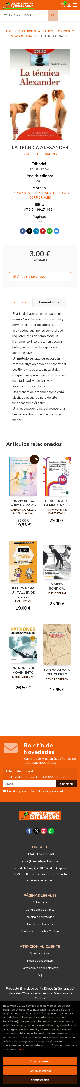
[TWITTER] (36, 831)
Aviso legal (40, 902)
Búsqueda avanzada (69, 15)
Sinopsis (19, 302)
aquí (22, 1049)
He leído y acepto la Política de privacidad (35, 791)
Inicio (10, 31)
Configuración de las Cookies (40, 931)
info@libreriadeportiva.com (40, 861)
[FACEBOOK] (29, 831)
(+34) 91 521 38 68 (40, 854)
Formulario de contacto (40, 880)
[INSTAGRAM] (44, 831)
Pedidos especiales (40, 961)
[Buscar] (53, 15)
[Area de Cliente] (69, 5)
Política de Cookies (40, 924)
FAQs (40, 975)
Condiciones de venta (40, 910)
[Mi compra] (63, 5)
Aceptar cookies (40, 1061)
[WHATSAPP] (51, 831)
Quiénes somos (40, 953)
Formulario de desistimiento (40, 968)
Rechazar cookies (40, 1070)
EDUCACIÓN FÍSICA (29, 31)
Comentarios (49, 302)
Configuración (40, 1080)
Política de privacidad (40, 917)
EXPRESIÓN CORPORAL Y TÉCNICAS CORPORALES (40, 195)
